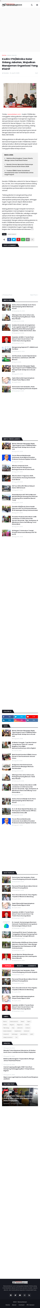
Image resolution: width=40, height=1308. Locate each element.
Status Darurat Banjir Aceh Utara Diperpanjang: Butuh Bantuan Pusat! (24, 306)
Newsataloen (22, 1302)
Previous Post (7, 295)
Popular (8, 966)
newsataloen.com (14, 114)
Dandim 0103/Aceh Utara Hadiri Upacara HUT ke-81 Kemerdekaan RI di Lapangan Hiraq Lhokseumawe (25, 508)
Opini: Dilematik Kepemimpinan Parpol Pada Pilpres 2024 (23, 379)
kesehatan (18, 1031)
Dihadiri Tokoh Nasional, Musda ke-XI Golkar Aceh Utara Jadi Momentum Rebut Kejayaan (19, 1051)
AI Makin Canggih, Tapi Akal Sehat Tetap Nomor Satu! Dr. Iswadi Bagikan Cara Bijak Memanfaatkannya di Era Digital (24, 745)
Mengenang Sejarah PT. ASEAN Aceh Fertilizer (25, 348)
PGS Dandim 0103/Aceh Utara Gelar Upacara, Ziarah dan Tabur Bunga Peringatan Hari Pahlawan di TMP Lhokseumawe (24, 945)
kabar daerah (12, 55)
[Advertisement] (20, 30)
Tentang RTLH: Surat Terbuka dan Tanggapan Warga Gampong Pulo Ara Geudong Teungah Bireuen (24, 934)
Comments (32, 966)
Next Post (33, 295)
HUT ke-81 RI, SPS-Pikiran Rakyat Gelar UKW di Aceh (23, 487)
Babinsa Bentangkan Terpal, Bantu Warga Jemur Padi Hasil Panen (19, 159)
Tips (13, 1028)
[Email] (28, 239)
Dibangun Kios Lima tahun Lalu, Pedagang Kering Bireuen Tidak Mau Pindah (23, 317)
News (22, 1021)
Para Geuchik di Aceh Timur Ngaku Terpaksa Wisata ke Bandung (24, 896)
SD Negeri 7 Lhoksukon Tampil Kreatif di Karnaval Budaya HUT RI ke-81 (24, 532)
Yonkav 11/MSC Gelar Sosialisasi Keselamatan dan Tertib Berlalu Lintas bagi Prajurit (19, 173)
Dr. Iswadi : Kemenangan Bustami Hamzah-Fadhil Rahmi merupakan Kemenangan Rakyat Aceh (24, 924)
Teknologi (6, 1028)
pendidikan (24, 1034)
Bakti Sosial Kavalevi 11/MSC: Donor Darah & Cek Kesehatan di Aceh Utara (24, 756)
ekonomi (19, 1028)
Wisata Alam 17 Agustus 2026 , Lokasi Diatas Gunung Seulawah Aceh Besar (23, 477)
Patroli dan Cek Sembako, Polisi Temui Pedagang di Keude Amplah (24, 388)
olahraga (14, 1034)
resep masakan (8, 1037)
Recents (20, 966)
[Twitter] (14, 239)
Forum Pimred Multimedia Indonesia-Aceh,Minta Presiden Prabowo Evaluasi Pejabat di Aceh (24, 457)
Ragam (12, 1024)
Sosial (27, 1024)
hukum (28, 1028)
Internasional (14, 1021)
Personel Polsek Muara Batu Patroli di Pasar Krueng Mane (24, 887)
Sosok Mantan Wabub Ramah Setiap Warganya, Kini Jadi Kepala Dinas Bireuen (24, 956)
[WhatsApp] (23, 239)
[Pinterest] (18, 239)
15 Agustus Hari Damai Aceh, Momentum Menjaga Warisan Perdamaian (23, 766)
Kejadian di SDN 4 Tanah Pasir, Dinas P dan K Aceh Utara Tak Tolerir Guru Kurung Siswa (23, 339)
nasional (6, 1034)
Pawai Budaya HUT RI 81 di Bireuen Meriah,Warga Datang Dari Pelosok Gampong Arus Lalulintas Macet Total (25, 497)
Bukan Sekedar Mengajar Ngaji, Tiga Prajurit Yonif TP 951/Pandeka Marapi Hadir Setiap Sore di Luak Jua (24, 369)
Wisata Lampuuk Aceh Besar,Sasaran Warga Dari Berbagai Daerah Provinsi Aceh (23, 467)
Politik (5, 1024)
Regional (19, 1024)
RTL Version (30, 1305)
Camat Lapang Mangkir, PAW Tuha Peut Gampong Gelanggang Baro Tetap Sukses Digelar (18, 1069)
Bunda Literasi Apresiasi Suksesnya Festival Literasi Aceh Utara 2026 (19, 165)
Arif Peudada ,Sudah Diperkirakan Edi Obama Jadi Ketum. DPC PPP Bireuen (24, 358)
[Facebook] (9, 239)
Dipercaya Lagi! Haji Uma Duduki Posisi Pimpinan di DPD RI (20, 1078)
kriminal (26, 1031)
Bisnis (5, 1021)
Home (4, 55)
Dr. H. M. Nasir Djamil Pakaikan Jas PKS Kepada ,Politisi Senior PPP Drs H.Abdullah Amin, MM (24, 811)
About (14, 1305)
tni (16, 1037)
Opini (28, 1021)
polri (31, 1034)
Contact (21, 1305)
